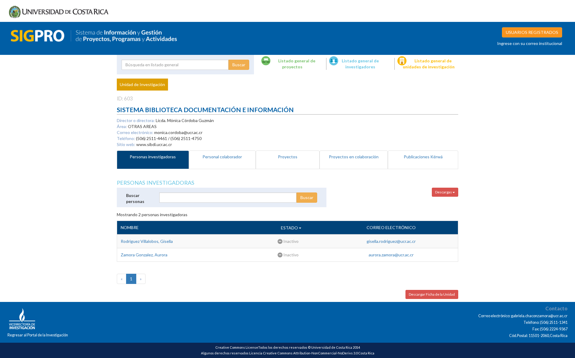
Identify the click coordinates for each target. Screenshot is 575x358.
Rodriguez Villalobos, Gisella (147, 241)
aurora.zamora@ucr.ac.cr (391, 254)
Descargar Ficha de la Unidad (432, 294)
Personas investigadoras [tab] (153, 156)
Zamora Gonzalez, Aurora (144, 254)
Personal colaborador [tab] (222, 156)
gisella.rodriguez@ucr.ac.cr (391, 241)
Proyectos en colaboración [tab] (354, 156)
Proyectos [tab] (287, 156)
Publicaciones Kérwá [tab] (423, 156)
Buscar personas (135, 198)
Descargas (444, 192)
